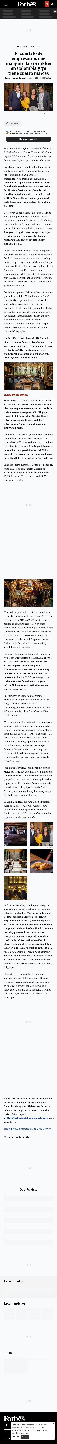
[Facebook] (6, 1425)
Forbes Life (34, 46)
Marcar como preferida (28, 139)
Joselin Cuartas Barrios (15, 78)
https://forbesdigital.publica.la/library (27, 1118)
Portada (20, 46)
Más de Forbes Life (17, 1137)
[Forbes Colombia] (26, 4)
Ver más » (16, 1437)
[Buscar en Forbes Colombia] (52, 4)
